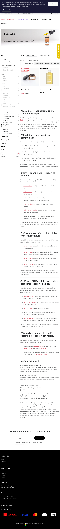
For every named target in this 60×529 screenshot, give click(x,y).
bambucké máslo (11, 122)
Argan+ (11, 86)
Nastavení (6, 10)
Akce (11, 76)
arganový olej (11, 113)
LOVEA (11, 99)
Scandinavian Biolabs (11, 105)
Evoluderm (11, 90)
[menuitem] (8, 19)
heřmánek (11, 131)
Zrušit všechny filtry (45, 55)
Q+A (11, 101)
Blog (2, 472)
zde (26, 6)
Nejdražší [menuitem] (48, 63)
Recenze (3, 461)
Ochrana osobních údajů (7, 487)
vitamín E (11, 126)
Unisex (11, 78)
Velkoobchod (4, 477)
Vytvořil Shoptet (31, 525)
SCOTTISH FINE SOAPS (11, 107)
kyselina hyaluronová (11, 116)
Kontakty (3, 473)
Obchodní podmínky (6, 486)
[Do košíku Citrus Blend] (30, 98)
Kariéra (3, 475)
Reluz (11, 103)
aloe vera (11, 114)
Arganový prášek (11, 133)
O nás (2, 459)
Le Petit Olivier (11, 97)
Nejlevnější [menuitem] (39, 63)
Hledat (19, 14)
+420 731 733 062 (8, 496)
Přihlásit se (39, 438)
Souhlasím (53, 4)
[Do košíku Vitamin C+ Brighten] (49, 97)
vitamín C (11, 120)
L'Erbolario (11, 95)
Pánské (11, 80)
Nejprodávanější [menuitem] (27, 63)
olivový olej (11, 118)
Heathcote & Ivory (11, 92)
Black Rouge (11, 88)
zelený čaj (11, 129)
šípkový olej (11, 124)
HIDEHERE (11, 93)
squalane (11, 128)
